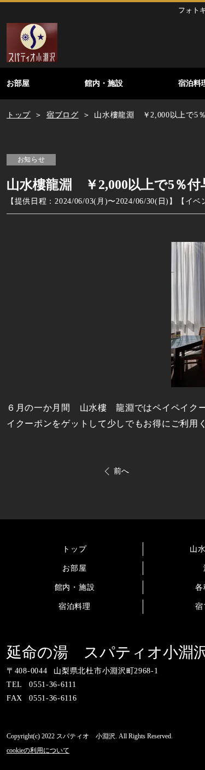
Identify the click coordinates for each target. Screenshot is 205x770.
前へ (122, 471)
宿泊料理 (74, 606)
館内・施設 (75, 587)
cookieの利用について (38, 750)
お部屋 (74, 568)
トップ (74, 549)
